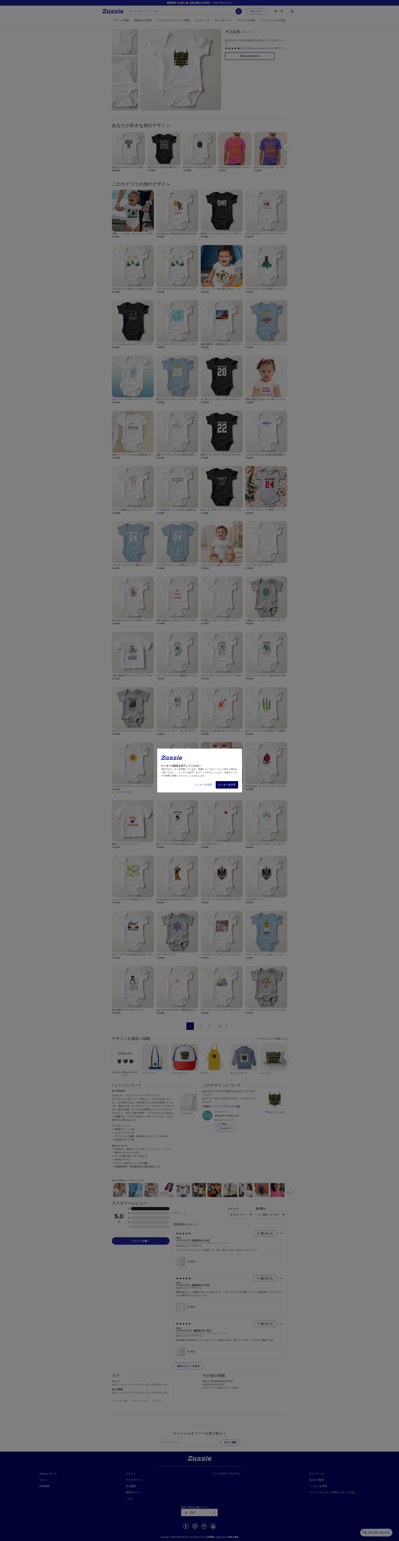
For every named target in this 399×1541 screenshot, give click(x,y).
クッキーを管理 (203, 784)
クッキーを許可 (227, 784)
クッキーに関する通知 (224, 769)
